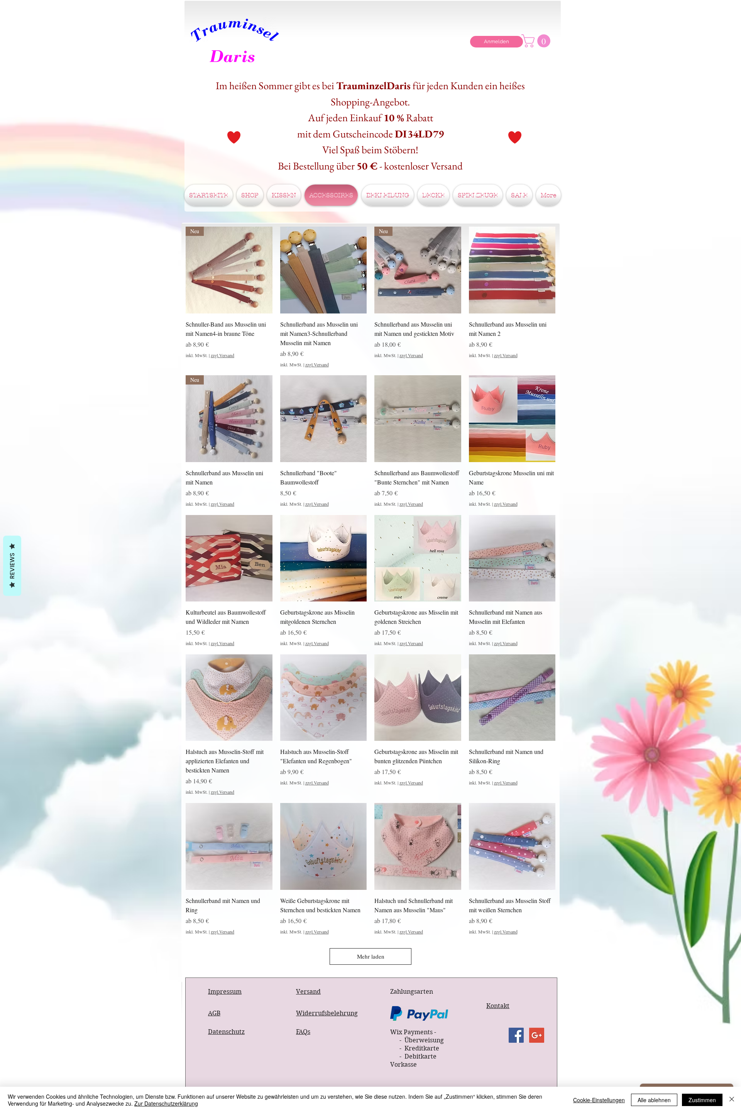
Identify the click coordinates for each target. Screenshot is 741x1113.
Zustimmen (702, 1100)
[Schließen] (731, 1100)
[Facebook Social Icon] (516, 1035)
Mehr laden (370, 956)
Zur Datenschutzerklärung (166, 1103)
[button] (537, 40)
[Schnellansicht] (323, 270)
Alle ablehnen (654, 1100)
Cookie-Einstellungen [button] (599, 1100)
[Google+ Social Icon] (536, 1035)
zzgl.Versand (222, 355)
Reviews (12, 565)
